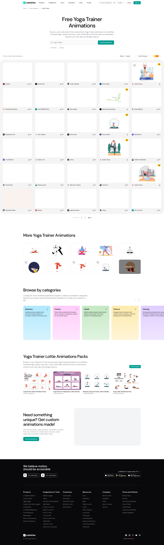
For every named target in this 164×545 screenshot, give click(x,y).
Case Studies (67, 496)
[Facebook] (126, 535)
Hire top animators (31, 439)
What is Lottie (87, 504)
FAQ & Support (87, 510)
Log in (129, 2)
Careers (104, 507)
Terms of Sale (126, 504)
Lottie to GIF (47, 515)
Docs (84, 496)
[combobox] (131, 56)
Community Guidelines (129, 510)
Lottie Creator (27, 498)
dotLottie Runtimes (89, 524)
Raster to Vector (48, 510)
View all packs (135, 366)
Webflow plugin (48, 496)
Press (104, 501)
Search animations (106, 2)
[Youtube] (136, 535)
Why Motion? (67, 507)
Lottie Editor (27, 507)
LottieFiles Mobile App (30, 510)
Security (125, 498)
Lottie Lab (86, 513)
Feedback (105, 498)
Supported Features (89, 521)
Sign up (137, 2)
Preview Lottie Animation (51, 501)
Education (86, 498)
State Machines (87, 518)
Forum (85, 507)
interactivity (54, 47)
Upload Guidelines (128, 513)
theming (61, 47)
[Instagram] (129, 535)
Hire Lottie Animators (30, 518)
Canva (45, 498)
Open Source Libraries (50, 527)
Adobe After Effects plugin (31, 504)
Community (86, 515)
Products (41, 2)
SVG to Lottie (47, 513)
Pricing (89, 2)
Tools (62, 2)
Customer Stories (68, 501)
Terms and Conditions (129, 501)
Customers (71, 2)
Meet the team (107, 504)
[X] (133, 535)
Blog (84, 501)
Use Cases (66, 498)
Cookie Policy (126, 507)
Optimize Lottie (48, 524)
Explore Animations (29, 521)
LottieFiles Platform (29, 496)
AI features (86, 527)
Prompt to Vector (48, 507)
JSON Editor (47, 521)
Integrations (52, 2)
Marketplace (27, 515)
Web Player (46, 504)
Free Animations (28, 513)
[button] (82, 42)
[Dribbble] (140, 535)
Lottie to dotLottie (49, 518)
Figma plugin (27, 501)
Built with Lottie (68, 504)
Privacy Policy (126, 496)
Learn (81, 2)
